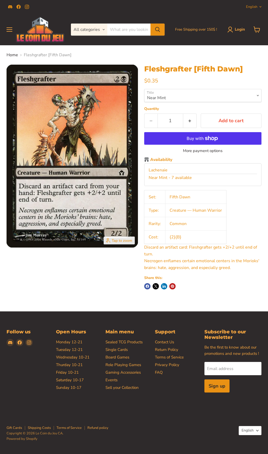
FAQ (159, 372)
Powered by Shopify (22, 438)
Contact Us (164, 342)
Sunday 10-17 (68, 387)
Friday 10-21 (67, 372)
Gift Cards (14, 427)
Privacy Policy (167, 364)
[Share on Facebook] (147, 286)
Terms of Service (169, 357)
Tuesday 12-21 (69, 349)
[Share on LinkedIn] (164, 286)
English (251, 6)
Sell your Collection (122, 387)
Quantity (151, 109)
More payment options (202, 151)
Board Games (117, 357)
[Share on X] (156, 286)
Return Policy (166, 349)
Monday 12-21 (69, 342)
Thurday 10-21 (69, 364)
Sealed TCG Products (124, 342)
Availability (161, 159)
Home (12, 55)
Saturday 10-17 (70, 380)
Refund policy (97, 427)
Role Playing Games (123, 364)
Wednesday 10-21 (73, 357)
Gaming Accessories (123, 372)
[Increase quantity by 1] (190, 121)
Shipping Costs (39, 427)
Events (111, 380)
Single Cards (116, 349)
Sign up (217, 386)
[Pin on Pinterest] (172, 286)
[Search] (157, 30)
